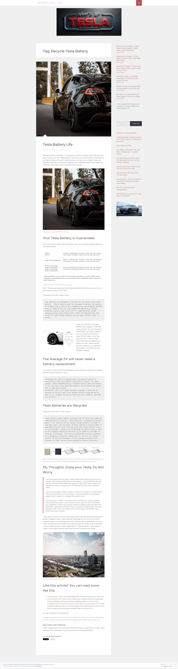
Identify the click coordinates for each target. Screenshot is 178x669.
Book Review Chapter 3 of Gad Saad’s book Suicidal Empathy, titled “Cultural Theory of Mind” (128, 68)
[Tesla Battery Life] (73, 99)
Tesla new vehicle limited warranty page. (61, 284)
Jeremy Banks (56, 579)
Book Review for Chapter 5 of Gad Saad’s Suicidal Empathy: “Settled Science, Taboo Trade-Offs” (127, 48)
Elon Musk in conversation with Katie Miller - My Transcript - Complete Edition (128, 152)
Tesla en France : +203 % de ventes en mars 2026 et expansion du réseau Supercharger (128, 181)
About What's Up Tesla (123, 145)
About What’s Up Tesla (46, 3)
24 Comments (62, 150)
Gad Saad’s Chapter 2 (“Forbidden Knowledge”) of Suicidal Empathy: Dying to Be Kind (127, 78)
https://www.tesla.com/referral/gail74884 (78, 630)
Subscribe (136, 123)
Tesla (65, 372)
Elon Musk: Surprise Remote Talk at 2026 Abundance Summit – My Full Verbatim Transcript (127, 160)
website (53, 246)
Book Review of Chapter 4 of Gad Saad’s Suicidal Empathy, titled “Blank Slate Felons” (128, 58)
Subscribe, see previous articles (126, 133)
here (67, 613)
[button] (140, 209)
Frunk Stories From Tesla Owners (59, 599)
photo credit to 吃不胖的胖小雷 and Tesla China (58, 231)
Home (60, 3)
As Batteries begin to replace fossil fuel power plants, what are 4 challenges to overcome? (129, 139)
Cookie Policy (38, 666)
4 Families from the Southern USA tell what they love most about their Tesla (75, 604)
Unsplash (63, 579)
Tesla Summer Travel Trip (56, 596)
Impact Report (64, 295)
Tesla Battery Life (57, 144)
